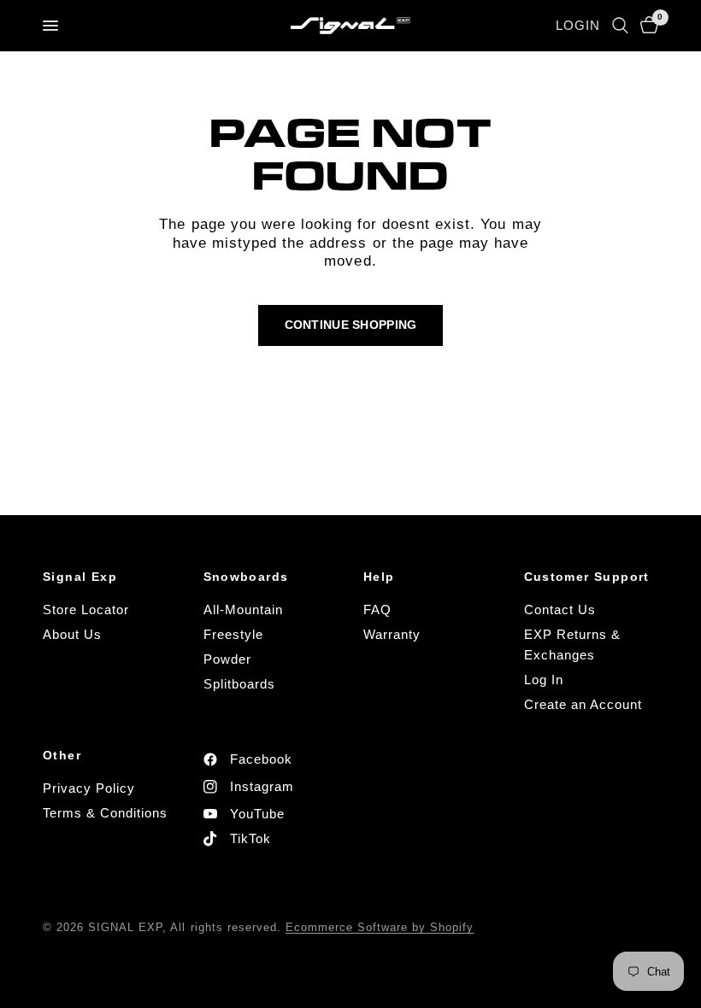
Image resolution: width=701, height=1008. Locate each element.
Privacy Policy (89, 788)
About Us (72, 634)
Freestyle (233, 634)
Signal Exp (80, 577)
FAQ (377, 609)
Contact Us (560, 609)
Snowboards (246, 577)
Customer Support (587, 577)
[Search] (620, 25)
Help (379, 577)
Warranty (392, 634)
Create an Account (583, 704)
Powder (227, 659)
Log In (543, 679)
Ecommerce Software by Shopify (380, 927)
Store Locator (86, 609)
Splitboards (239, 684)
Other (62, 755)
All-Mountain (243, 609)
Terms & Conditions (105, 813)
